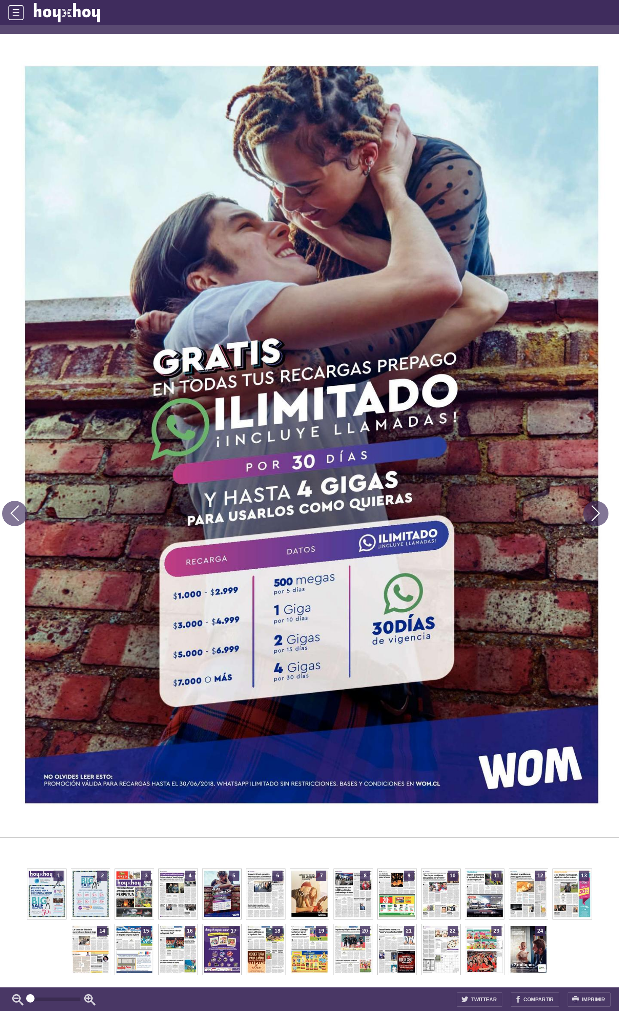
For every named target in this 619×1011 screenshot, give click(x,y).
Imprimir (593, 1000)
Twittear (483, 1000)
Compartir (538, 1000)
